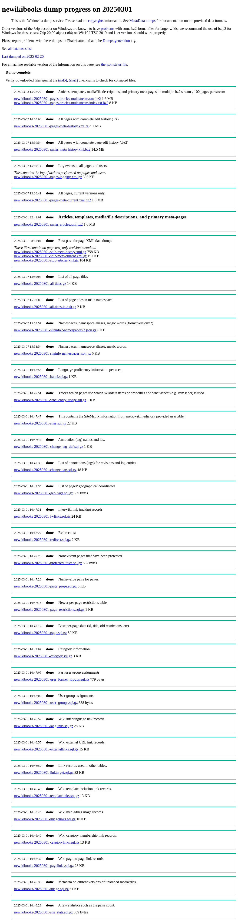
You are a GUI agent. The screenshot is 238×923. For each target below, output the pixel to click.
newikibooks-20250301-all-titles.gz (40, 283)
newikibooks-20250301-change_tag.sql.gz (45, 470)
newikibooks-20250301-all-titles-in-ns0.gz (45, 307)
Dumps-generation (116, 41)
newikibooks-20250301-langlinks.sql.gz (43, 726)
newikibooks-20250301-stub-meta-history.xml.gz (50, 252)
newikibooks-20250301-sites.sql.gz (40, 423)
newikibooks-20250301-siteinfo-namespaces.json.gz (52, 353)
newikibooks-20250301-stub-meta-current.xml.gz (50, 256)
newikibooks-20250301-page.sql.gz (40, 633)
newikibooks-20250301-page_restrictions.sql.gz (49, 609)
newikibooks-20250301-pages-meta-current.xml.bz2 (52, 200)
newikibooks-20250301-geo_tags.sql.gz (43, 493)
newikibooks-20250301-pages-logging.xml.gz (48, 177)
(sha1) (73, 80)
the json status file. (114, 64)
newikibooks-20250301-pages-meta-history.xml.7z (51, 126)
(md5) (62, 80)
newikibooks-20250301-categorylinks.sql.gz (46, 842)
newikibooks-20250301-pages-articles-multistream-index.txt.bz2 (61, 103)
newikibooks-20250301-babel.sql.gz (41, 377)
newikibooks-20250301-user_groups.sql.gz (46, 703)
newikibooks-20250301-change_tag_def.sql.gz (48, 446)
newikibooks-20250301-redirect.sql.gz (42, 540)
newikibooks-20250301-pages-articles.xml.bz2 (48, 224)
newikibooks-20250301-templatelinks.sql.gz (46, 796)
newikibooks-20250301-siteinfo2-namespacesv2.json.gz (55, 330)
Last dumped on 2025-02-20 (23, 56)
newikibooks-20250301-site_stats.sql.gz (43, 912)
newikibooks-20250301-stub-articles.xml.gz (46, 260)
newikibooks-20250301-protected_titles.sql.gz (48, 563)
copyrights (95, 21)
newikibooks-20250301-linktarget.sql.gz (43, 772)
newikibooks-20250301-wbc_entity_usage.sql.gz (50, 400)
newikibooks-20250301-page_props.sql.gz (45, 586)
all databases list (20, 49)
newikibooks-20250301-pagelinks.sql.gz (44, 866)
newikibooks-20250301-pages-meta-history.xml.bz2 (52, 149)
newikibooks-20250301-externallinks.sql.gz (46, 749)
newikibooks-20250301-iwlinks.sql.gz (42, 516)
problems (107, 29)
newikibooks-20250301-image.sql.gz (41, 889)
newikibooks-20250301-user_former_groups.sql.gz (51, 679)
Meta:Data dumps (142, 21)
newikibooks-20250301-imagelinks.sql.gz (45, 819)
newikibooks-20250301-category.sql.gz (43, 656)
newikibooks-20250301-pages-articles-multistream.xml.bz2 (57, 99)
